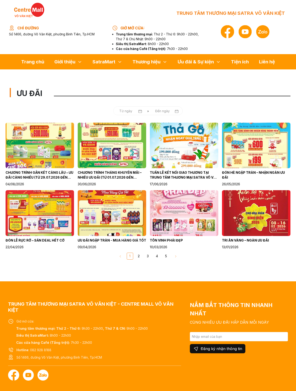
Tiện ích (240, 62)
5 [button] (166, 256)
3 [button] (148, 256)
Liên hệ (267, 62)
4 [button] (157, 256)
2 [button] (139, 256)
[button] (176, 256)
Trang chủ (32, 62)
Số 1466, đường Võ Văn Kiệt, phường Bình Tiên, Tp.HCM (52, 34)
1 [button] (129, 256)
